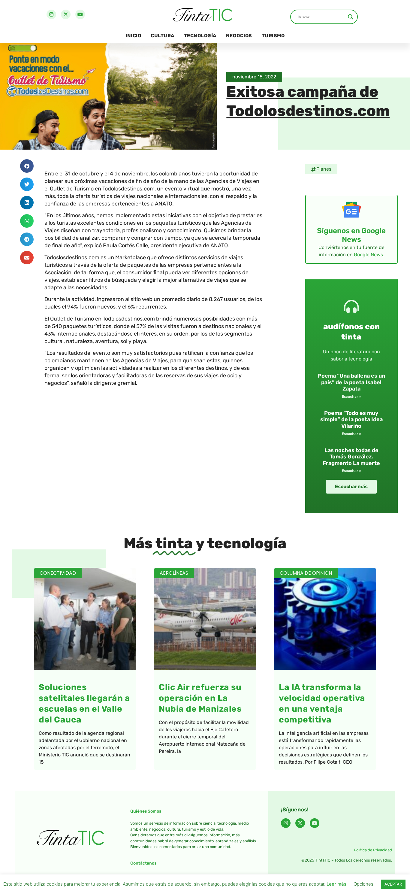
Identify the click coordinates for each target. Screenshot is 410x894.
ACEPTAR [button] (393, 884)
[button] (27, 166)
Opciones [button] (363, 884)
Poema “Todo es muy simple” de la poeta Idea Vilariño (351, 419)
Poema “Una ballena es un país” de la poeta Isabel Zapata (351, 382)
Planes (323, 169)
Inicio (133, 35)
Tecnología (200, 35)
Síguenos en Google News (351, 235)
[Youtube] (80, 14)
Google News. (369, 254)
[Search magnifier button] (350, 17)
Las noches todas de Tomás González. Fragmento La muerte (351, 457)
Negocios (239, 35)
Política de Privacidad (373, 850)
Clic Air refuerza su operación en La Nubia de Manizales (200, 698)
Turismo (273, 35)
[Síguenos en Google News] (351, 209)
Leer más (336, 884)
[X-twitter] (66, 14)
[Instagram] (51, 14)
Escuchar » (351, 396)
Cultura (162, 35)
